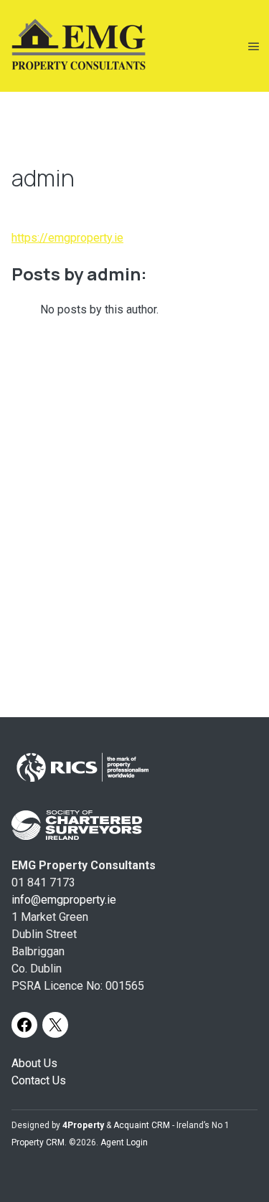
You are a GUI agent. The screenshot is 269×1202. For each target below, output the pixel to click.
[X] (55, 1025)
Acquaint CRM (141, 1125)
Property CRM (38, 1142)
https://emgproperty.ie (67, 238)
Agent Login (124, 1142)
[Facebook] (24, 1025)
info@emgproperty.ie (63, 900)
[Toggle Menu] (254, 46)
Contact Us (38, 1080)
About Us (34, 1063)
